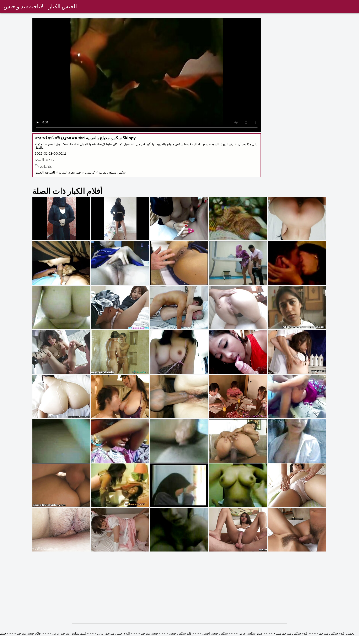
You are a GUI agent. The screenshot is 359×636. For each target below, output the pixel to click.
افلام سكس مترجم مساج (290, 633)
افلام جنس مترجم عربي (113, 633)
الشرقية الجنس (45, 172)
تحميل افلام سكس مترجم (336, 633)
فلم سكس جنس (180, 633)
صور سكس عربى (250, 633)
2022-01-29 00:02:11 (50, 153)
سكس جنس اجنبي (215, 633)
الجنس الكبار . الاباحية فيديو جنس (40, 7)
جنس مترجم (149, 633)
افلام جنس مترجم (29, 633)
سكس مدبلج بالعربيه (112, 172)
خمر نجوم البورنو (70, 172)
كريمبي (90, 172)
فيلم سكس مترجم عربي (69, 633)
